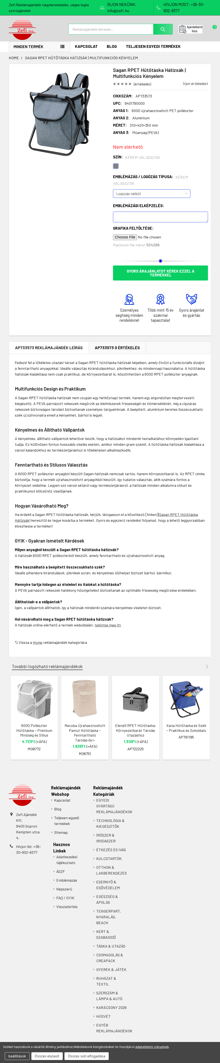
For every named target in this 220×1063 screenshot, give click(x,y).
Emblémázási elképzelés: (138, 205)
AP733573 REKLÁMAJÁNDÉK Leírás (49, 347)
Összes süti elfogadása (86, 1056)
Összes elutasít (47, 1056)
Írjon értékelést (195, 83)
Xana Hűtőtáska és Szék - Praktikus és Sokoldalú (186, 728)
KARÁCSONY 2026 (111, 1007)
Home (37, 642)
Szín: (136, 157)
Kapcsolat (86, 46)
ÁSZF (60, 871)
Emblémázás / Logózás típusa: (150, 180)
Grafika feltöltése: (133, 228)
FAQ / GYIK (65, 897)
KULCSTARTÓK (109, 858)
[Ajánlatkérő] (195, 29)
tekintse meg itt (108, 625)
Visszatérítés (67, 906)
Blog (112, 46)
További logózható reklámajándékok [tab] (47, 666)
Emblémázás (66, 880)
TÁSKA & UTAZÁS (110, 946)
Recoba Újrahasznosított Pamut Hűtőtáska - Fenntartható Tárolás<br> (85, 732)
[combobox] (120, 29)
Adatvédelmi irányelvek (152, 1047)
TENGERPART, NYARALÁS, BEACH (108, 917)
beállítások (17, 1056)
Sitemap (61, 832)
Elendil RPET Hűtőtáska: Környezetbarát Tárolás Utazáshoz (135, 730)
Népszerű (64, 889)
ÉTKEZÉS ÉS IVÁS (111, 849)
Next (206, 666)
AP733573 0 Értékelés (117, 347)
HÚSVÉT (103, 1016)
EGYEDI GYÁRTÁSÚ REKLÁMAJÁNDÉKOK (114, 806)
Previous (199, 666)
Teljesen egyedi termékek (153, 46)
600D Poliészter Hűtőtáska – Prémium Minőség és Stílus (34, 730)
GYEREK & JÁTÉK (111, 969)
